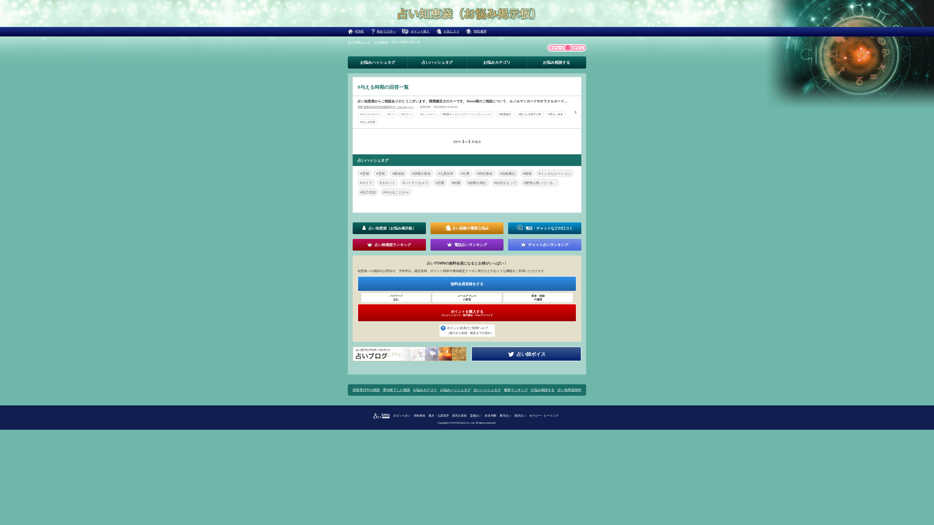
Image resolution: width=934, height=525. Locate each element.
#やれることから (396, 192)
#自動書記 (507, 173)
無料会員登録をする (467, 284)
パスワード (396, 297)
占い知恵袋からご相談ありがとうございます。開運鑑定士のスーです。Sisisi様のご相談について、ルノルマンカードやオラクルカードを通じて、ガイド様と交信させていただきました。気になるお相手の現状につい (463, 101)
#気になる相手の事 (529, 114)
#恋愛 (440, 183)
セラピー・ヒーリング (543, 415)
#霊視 (380, 173)
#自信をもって (505, 183)
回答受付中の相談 (366, 390)
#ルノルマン (428, 114)
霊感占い (476, 415)
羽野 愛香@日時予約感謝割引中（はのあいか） (386, 106)
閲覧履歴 (480, 31)
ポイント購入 (420, 31)
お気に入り (451, 31)
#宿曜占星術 (421, 173)
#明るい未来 (555, 114)
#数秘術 (398, 173)
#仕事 (465, 173)
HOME (359, 31)
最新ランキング (516, 390)
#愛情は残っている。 (540, 183)
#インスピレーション (555, 173)
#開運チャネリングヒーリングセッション (467, 114)
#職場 (527, 173)
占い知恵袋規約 (569, 390)
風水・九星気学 (439, 415)
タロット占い (402, 415)
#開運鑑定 (505, 114)
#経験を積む (477, 183)
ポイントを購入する (467, 313)
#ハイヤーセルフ (415, 183)
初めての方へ (386, 31)
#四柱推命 (485, 173)
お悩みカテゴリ (497, 62)
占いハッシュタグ (437, 62)
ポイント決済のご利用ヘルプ (470, 330)
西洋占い (520, 415)
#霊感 (364, 173)
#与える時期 (367, 122)
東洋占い (505, 415)
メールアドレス (467, 297)
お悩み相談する (556, 62)
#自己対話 (368, 192)
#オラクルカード (370, 114)
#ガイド (366, 183)
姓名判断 (490, 415)
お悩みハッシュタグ (377, 62)
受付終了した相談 (396, 390)
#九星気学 (446, 173)
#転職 (456, 183)
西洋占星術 (459, 415)
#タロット (407, 114)
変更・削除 (538, 297)
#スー (390, 114)
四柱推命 (419, 415)
